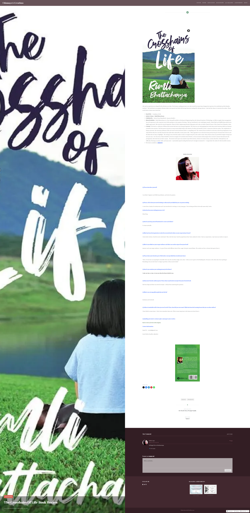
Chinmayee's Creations (13, 3)
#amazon (184, 399)
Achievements (239, 2)
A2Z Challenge (229, 2)
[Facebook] (142, 484)
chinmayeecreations (13, 508)
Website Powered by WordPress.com (187, 510)
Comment (228, 470)
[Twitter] (144, 484)
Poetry (204, 2)
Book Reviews (220, 2)
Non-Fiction (211, 2)
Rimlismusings (160, 445)
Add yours (230, 434)
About (245, 2)
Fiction (199, 2)
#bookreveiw (190, 399)
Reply (231, 440)
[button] (196, 491)
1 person (154, 448)
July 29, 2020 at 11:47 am (154, 442)
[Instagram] (146, 484)
